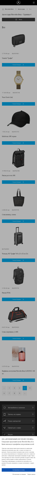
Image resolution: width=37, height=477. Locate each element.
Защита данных (31, 474)
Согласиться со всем (19, 470)
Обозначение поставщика (19, 474)
